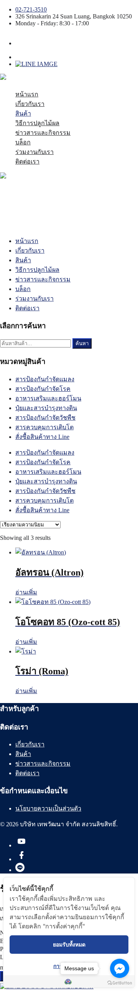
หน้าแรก (26, 94)
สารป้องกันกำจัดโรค (43, 388)
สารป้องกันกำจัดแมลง (44, 379)
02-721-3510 (31, 9)
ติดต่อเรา (27, 161)
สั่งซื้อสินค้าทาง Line (42, 436)
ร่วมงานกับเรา (34, 152)
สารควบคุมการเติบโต (44, 427)
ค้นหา (82, 343)
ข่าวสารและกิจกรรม (43, 132)
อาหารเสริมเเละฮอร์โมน (48, 398)
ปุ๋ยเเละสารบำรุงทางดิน (46, 408)
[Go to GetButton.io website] (119, 983)
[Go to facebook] (119, 968)
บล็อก (23, 142)
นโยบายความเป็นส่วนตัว (48, 808)
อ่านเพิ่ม (26, 592)
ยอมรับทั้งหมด (69, 944)
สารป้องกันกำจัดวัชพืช (45, 417)
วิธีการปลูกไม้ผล (37, 123)
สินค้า (23, 113)
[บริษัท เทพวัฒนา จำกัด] (39, 78)
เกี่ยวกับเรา (29, 104)
